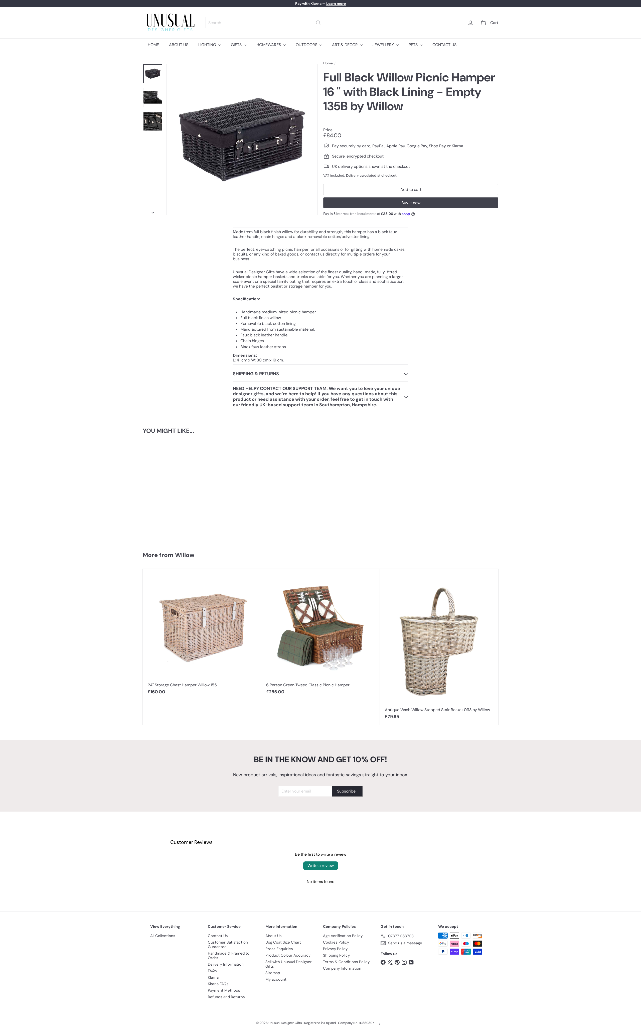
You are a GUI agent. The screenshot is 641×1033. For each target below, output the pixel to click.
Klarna (213, 977)
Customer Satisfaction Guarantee (228, 944)
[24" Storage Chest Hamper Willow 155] (202, 634)
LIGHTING (207, 44)
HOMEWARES (269, 44)
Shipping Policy (336, 955)
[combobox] (264, 22)
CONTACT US (444, 44)
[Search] (318, 22)
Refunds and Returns (226, 996)
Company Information (342, 968)
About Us (273, 935)
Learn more (336, 3)
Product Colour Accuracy (287, 955)
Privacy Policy (335, 948)
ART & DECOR (345, 44)
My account (275, 979)
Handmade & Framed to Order (228, 955)
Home (328, 63)
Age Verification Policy (343, 935)
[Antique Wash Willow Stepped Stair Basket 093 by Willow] (439, 647)
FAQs (212, 970)
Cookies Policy (336, 942)
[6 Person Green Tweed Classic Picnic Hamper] (320, 634)
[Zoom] (242, 139)
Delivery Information (226, 964)
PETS (414, 44)
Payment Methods (224, 990)
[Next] (153, 211)
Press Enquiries (279, 948)
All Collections (162, 935)
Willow (184, 555)
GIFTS (237, 44)
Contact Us (218, 935)
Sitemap (272, 972)
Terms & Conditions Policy (346, 961)
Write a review (320, 865)
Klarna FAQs (218, 983)
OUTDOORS (307, 44)
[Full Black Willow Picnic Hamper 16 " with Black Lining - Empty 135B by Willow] (172, 491)
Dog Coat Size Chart (283, 942)
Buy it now (410, 202)
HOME (153, 44)
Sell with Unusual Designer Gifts (288, 964)
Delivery (352, 175)
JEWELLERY (384, 44)
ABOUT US (178, 44)
